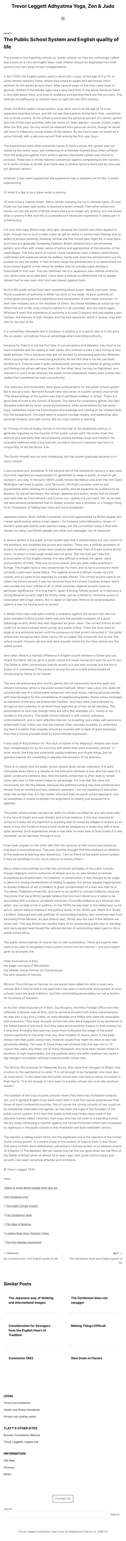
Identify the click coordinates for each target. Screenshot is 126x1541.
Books (7, 1474)
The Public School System (22, 1206)
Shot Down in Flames (86, 1358)
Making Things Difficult (88, 1326)
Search (8, 1509)
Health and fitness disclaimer (22, 1409)
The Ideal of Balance (18, 1224)
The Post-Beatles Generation (23, 1242)
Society (8, 33)
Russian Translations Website (22, 1435)
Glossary (9, 1467)
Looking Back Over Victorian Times (27, 1233)
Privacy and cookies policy (20, 1416)
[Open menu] (63, 18)
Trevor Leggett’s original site (21, 1441)
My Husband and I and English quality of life (31, 1256)
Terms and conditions (17, 1402)
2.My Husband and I (16, 1196)
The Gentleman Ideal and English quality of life (95, 1258)
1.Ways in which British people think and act (30, 1187)
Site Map (9, 1460)
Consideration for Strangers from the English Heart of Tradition (29, 1330)
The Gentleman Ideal (19, 1215)
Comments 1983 (21, 1358)
